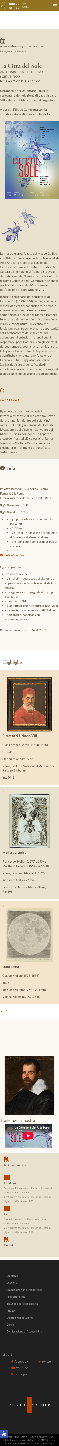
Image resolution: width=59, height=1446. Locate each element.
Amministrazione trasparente (24, 1289)
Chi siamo (12, 1275)
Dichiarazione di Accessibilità (24, 1331)
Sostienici (12, 1282)
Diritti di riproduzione (19, 1317)
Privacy (11, 1310)
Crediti (8, 1245)
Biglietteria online (12, 555)
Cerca (10, 1324)
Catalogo (10, 1183)
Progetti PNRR (15, 1296)
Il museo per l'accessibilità (22, 1303)
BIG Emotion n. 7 (15, 1165)
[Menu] (55, 5)
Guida (8, 1214)
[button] (29, 1011)
